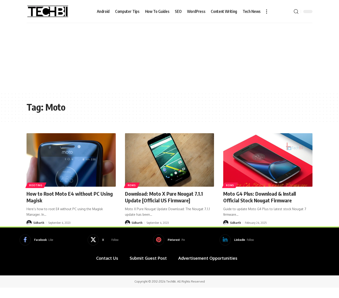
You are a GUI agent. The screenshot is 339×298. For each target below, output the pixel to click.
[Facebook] (36, 239)
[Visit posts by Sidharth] (29, 222)
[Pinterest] (169, 239)
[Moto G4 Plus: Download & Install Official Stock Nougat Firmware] (267, 160)
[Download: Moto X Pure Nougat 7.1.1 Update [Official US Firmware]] (169, 160)
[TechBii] (48, 11)
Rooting (35, 185)
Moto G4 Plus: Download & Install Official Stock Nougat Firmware (259, 197)
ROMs (132, 185)
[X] (103, 239)
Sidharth (38, 222)
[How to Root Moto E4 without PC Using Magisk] (71, 160)
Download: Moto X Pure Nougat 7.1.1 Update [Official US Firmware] (164, 197)
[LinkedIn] (237, 239)
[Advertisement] (169, 57)
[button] (266, 11)
